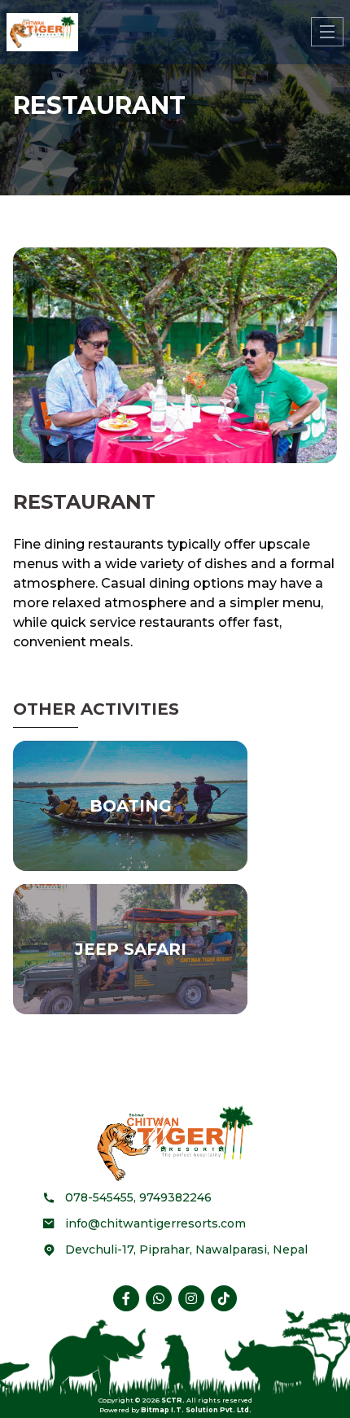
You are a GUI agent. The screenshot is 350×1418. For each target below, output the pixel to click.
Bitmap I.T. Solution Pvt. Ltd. (196, 1410)
